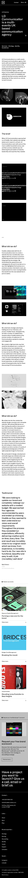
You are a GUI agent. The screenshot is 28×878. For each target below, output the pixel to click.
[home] (3, 2)
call (6, 782)
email (14, 782)
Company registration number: (10, 872)
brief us (7, 785)
